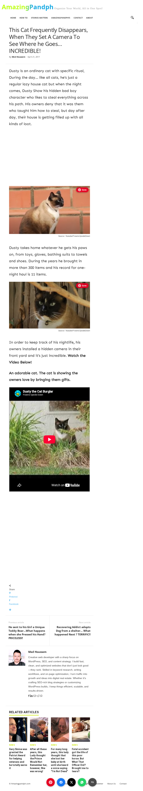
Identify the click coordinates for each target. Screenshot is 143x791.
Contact (78, 17)
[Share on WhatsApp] (82, 782)
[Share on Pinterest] (50, 782)
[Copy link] (92, 782)
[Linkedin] (31, 696)
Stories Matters (39, 17)
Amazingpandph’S (60, 17)
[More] (49, 610)
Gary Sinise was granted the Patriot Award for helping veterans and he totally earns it (18, 759)
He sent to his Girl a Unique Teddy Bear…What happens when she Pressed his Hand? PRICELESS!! (27, 632)
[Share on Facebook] (61, 782)
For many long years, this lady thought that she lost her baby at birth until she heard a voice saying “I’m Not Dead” (60, 760)
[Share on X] (71, 782)
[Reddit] (38, 696)
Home (13, 17)
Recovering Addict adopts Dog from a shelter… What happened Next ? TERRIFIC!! (73, 630)
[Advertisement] (49, 155)
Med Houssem (18, 56)
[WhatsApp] (41, 696)
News (12, 745)
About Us (111, 783)
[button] (132, 18)
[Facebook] (29, 696)
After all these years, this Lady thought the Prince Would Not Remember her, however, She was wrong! (38, 760)
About (89, 17)
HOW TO (24, 17)
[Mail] (35, 696)
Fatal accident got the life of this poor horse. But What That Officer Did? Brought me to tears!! (80, 760)
